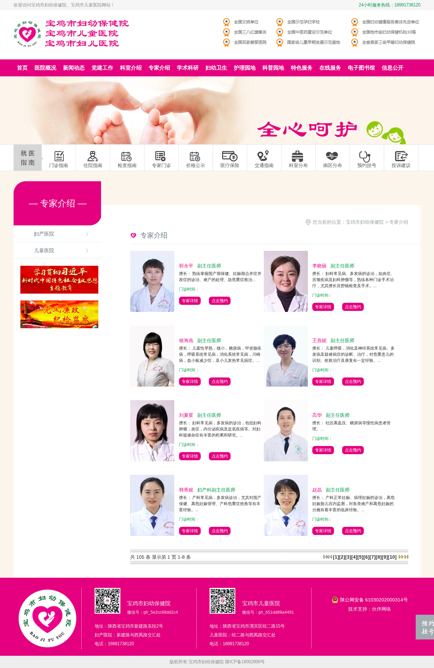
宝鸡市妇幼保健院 (365, 222)
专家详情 (190, 300)
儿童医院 (44, 250)
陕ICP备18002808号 (245, 661)
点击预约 (220, 300)
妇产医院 (44, 234)
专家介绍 (398, 222)
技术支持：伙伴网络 (369, 609)
